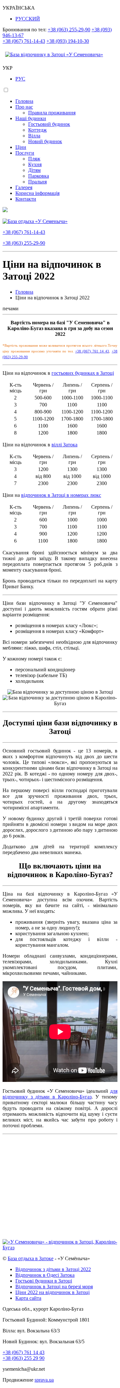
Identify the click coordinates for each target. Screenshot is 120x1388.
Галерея (23, 187)
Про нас (24, 107)
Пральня (37, 181)
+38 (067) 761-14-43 (24, 41)
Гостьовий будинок (49, 124)
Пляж (34, 158)
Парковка (38, 176)
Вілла (34, 135)
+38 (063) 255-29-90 (69, 29)
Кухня (35, 164)
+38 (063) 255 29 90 (23, 1358)
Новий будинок (45, 141)
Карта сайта (28, 1298)
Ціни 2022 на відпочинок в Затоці (52, 1292)
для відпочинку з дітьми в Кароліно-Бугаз (60, 1093)
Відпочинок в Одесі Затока (45, 1275)
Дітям (34, 170)
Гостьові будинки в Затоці (43, 1281)
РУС (20, 78)
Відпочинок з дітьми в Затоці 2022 (53, 1269)
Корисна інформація (37, 193)
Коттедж (37, 130)
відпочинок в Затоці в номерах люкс (61, 495)
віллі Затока (64, 444)
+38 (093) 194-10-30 (67, 41)
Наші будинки (30, 118)
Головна (24, 101)
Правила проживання (52, 112)
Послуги (24, 153)
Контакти (25, 199)
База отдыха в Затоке (30, 1258)
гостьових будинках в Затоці (83, 373)
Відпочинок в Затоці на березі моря (54, 1286)
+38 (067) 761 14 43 (92, 351)
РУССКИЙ (27, 18)
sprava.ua (44, 1380)
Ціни (20, 147)
